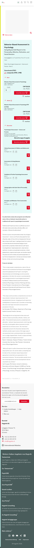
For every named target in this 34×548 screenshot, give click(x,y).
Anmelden (24, 401)
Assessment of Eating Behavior (12, 161)
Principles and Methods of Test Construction (15, 200)
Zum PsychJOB (7, 485)
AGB (20, 539)
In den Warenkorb (20, 93)
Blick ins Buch (8, 35)
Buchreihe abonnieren (19, 142)
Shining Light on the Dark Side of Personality (15, 187)
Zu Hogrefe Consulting (9, 515)
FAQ (20, 409)
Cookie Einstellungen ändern (10, 410)
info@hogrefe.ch (9, 441)
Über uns (6, 414)
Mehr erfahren (6, 531)
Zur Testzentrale (7, 468)
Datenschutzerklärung (11, 539)
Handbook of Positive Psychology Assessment (16, 174)
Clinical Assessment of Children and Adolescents (16, 148)
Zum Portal (5, 501)
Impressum (26, 539)
